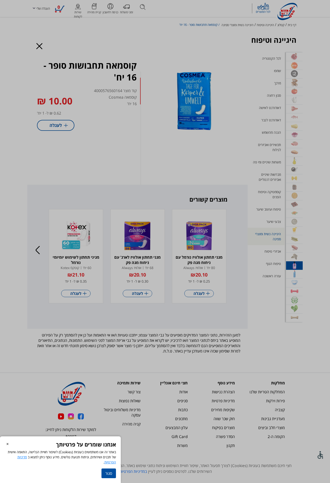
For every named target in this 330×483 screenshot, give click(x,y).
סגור (108, 473)
